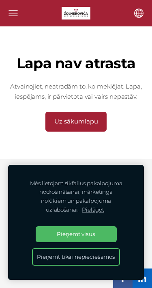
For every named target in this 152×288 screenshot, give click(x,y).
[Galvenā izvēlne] (13, 13)
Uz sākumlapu (76, 121)
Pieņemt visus (76, 234)
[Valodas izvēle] (139, 13)
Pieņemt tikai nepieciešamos (76, 256)
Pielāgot (93, 209)
